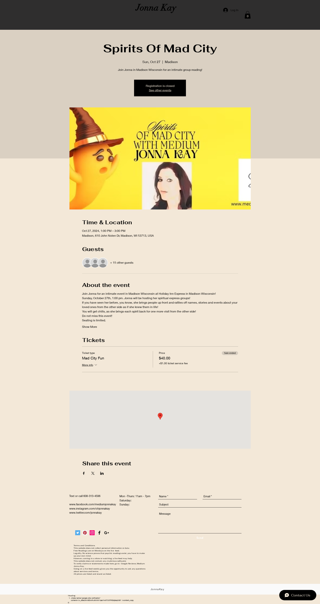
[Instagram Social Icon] (92, 532)
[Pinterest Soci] (84, 532)
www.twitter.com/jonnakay (85, 512)
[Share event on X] (93, 473)
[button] (247, 15)
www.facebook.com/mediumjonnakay (92, 504)
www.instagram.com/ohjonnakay (89, 508)
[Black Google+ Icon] (106, 532)
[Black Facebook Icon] (99, 532)
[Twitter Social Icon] (77, 532)
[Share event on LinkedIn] (102, 473)
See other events (160, 90)
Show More (89, 326)
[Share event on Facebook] (84, 473)
